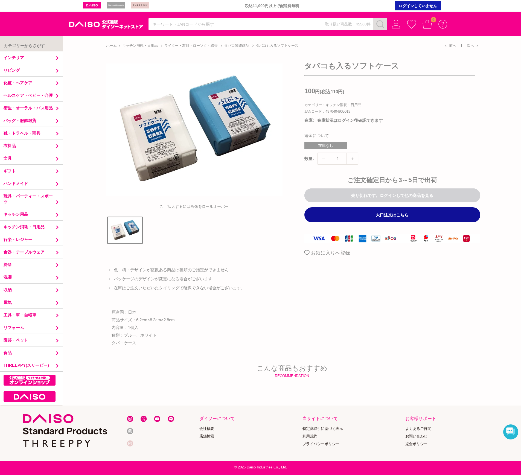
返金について (316, 135)
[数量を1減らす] (323, 159)
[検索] (380, 24)
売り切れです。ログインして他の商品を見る (392, 195)
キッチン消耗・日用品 (140, 45)
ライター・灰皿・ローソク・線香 (191, 45)
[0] (427, 24)
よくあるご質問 (418, 429)
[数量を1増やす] (352, 159)
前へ (452, 45)
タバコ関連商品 (236, 45)
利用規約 (309, 436)
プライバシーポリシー (320, 444)
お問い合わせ (416, 436)
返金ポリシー (416, 444)
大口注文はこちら (392, 215)
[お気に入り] (411, 24)
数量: (309, 158)
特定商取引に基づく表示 (322, 429)
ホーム (111, 45)
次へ (470, 45)
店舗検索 (206, 436)
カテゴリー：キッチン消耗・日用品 (332, 105)
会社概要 (206, 429)
